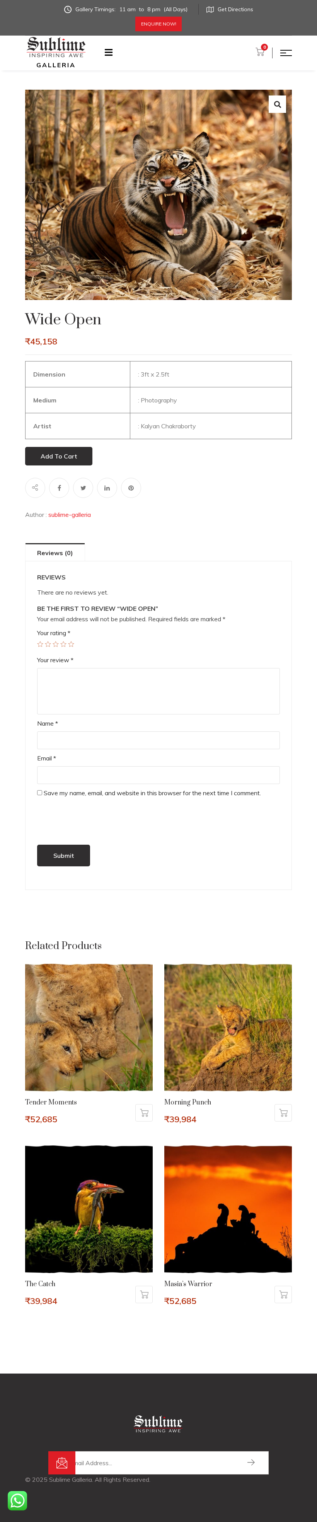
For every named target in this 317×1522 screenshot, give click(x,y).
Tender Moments (51, 1102)
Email (46, 758)
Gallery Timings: (131, 9)
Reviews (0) (55, 553)
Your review (55, 660)
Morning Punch (187, 1102)
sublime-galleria (69, 514)
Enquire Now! (158, 24)
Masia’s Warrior (188, 1284)
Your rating (53, 633)
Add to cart (59, 456)
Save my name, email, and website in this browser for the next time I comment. (152, 793)
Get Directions (235, 9)
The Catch (40, 1284)
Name (47, 723)
